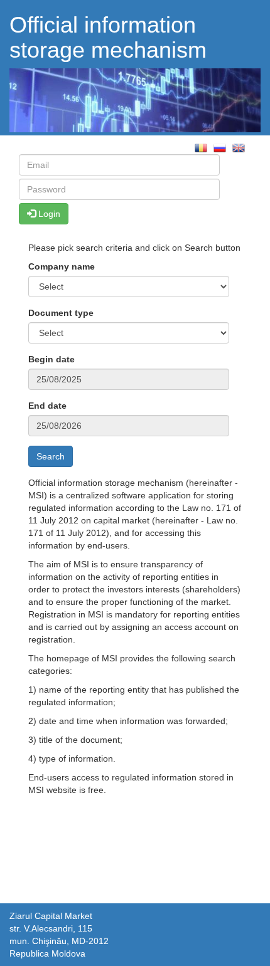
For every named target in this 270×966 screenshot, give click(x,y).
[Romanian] (201, 147)
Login (48, 214)
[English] (238, 147)
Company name (61, 266)
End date (47, 406)
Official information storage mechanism (108, 37)
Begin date (51, 359)
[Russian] (219, 147)
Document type (61, 313)
